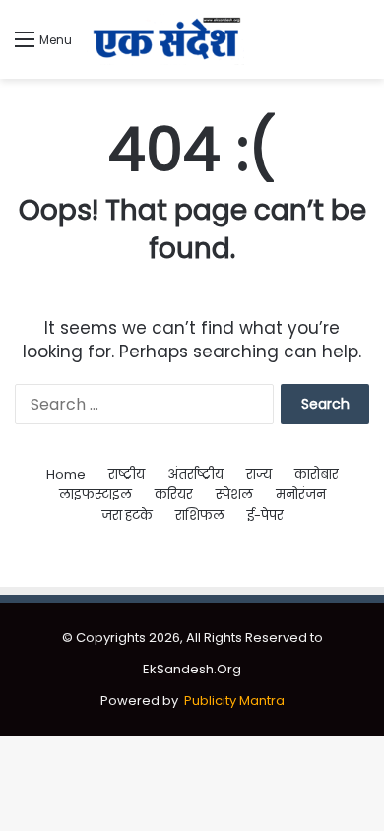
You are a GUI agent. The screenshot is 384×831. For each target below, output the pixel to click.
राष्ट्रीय (126, 474)
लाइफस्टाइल (95, 494)
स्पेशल (234, 494)
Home (66, 474)
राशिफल (199, 515)
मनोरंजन (301, 494)
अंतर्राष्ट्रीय (195, 474)
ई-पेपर (265, 515)
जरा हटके (127, 515)
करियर (174, 494)
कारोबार (316, 474)
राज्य (259, 474)
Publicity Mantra (234, 700)
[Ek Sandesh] (165, 39)
